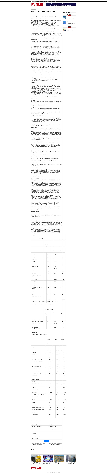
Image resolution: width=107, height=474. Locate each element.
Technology (49, 7)
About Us (39, 1)
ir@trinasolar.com (36, 438)
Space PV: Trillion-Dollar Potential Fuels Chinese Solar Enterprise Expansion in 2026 (36, 463)
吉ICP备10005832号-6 (57, 472)
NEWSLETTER (55, 1)
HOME (32, 7)
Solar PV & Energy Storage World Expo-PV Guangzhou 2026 (71, 24)
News (35, 7)
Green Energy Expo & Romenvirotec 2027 (70, 30)
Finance (39, 7)
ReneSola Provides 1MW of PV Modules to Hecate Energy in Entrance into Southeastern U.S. (55, 444)
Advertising (52, 1)
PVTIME (53, 472)
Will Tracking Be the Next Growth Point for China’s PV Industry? (59, 463)
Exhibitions (61, 7)
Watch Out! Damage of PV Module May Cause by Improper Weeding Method (70, 463)
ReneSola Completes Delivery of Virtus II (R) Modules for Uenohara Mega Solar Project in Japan (38, 444)
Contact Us (43, 1)
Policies (66, 7)
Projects (44, 7)
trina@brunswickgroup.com (53, 426)
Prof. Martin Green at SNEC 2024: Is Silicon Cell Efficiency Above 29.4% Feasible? (47, 463)
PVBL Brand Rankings (47, 1)
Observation (55, 7)
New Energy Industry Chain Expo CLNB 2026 (71, 18)
